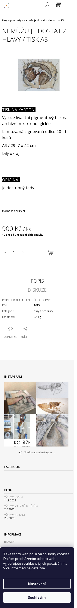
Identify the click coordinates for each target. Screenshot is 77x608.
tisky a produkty (43, 311)
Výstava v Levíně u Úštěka (21, 506)
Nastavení (37, 583)
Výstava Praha (13, 497)
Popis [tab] (37, 280)
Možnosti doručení (13, 211)
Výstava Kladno (14, 514)
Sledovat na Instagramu (39, 452)
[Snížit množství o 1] (23, 252)
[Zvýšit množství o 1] (4, 252)
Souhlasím (37, 597)
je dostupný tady (18, 187)
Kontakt (9, 542)
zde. (42, 568)
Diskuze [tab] (37, 289)
